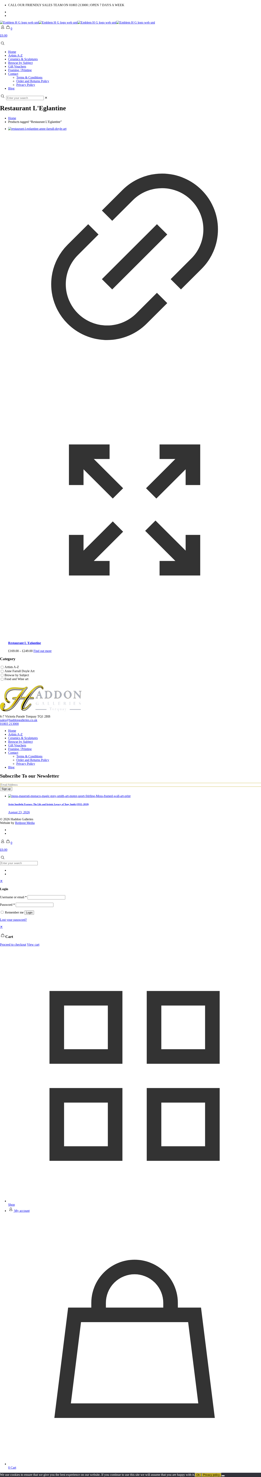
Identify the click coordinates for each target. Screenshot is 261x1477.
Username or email (13, 897)
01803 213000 (9, 723)
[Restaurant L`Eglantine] (134, 129)
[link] (46, 98)
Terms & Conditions (29, 756)
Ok (198, 1474)
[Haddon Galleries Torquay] (77, 22)
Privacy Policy (25, 763)
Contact (13, 752)
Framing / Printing (20, 749)
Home (12, 118)
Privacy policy (211, 1474)
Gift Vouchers (17, 745)
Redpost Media (25, 823)
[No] (223, 1475)
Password (7, 904)
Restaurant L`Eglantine (24, 643)
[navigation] (130, 935)
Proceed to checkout (13, 944)
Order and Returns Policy (32, 760)
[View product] (134, 382)
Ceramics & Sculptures (23, 738)
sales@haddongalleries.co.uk (18, 720)
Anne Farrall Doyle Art (19, 671)
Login (29, 912)
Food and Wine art (16, 679)
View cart (33, 944)
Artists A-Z (11, 667)
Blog (11, 767)
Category (7, 659)
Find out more (42, 651)
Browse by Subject (16, 675)
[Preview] (134, 635)
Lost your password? (13, 919)
